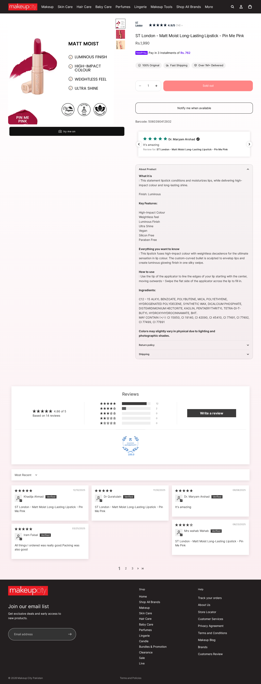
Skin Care (145, 613)
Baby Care (146, 624)
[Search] (232, 6)
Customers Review (210, 654)
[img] (23, 490)
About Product (147, 169)
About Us (204, 605)
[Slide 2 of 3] (120, 34)
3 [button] (132, 568)
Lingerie (144, 635)
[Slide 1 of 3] (120, 23)
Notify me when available (194, 108)
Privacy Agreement (210, 626)
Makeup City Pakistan (30, 678)
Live (142, 663)
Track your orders (210, 598)
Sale (142, 658)
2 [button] (126, 568)
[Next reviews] (249, 144)
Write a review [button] (211, 413)
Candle (143, 641)
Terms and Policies (130, 678)
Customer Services (210, 619)
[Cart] (250, 6)
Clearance (146, 652)
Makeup (144, 607)
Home (143, 596)
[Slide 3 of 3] (120, 44)
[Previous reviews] (139, 144)
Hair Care (145, 618)
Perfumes (145, 630)
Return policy (147, 344)
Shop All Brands (149, 602)
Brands (202, 647)
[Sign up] (70, 634)
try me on (69, 131)
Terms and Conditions (212, 633)
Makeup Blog (207, 640)
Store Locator (207, 612)
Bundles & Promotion (153, 646)
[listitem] (209, 6)
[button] (158, 25)
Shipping (144, 354)
